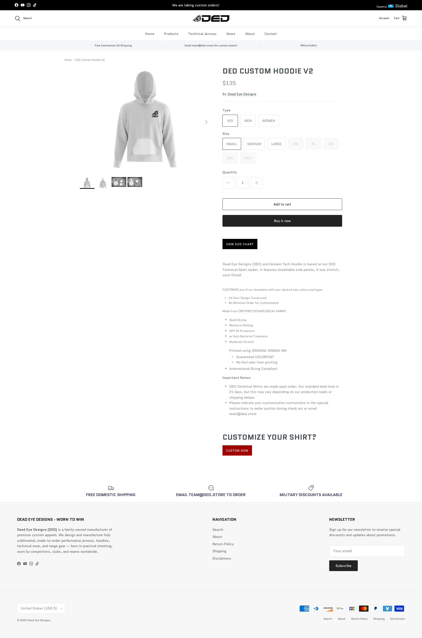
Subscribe (343, 565)
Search (217, 529)
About (250, 33)
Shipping (219, 551)
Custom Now (237, 450)
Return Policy (223, 544)
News (230, 33)
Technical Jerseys (202, 33)
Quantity (229, 172)
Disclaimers (221, 558)
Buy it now (282, 220)
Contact (270, 33)
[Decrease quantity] (228, 183)
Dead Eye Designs (242, 94)
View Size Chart (240, 244)
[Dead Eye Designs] (211, 18)
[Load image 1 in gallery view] (146, 119)
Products (171, 33)
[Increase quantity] (257, 183)
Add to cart (282, 204)
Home (149, 33)
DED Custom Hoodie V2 (90, 60)
